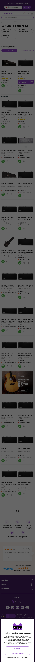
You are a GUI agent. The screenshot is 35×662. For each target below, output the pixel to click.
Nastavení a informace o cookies (17, 657)
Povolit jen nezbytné (17, 653)
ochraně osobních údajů (20, 643)
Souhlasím (17, 648)
